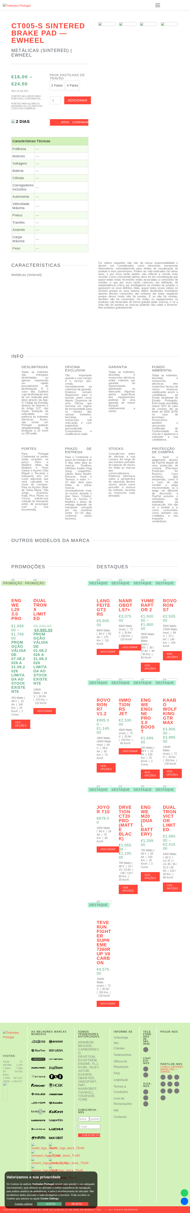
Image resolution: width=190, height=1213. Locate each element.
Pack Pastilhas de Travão (67, 76)
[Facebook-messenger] (184, 1201)
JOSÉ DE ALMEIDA (53, 1210)
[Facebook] (145, 1091)
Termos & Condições (120, 1089)
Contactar (120, 1116)
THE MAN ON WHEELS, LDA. (85, 1210)
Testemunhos (120, 1054)
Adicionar (77, 100)
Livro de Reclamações (120, 1101)
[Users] (145, 1097)
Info (116, 1110)
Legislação (120, 1079)
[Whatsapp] (184, 1193)
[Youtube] (145, 1103)
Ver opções (21, 724)
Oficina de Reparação (120, 1064)
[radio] (57, 85)
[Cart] (177, 5)
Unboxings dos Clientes (120, 1043)
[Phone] (145, 1049)
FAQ (117, 1073)
